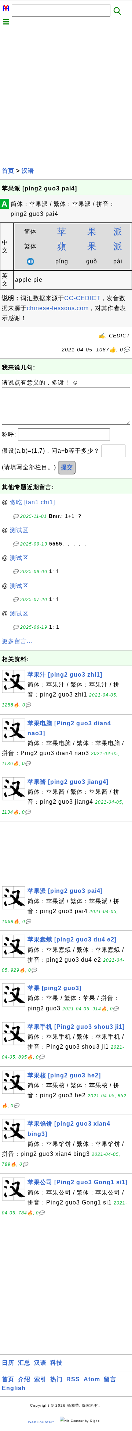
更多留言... (17, 641)
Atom (92, 1379)
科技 (56, 1363)
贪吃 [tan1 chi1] (32, 502)
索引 (40, 1379)
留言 (110, 1379)
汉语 (28, 171)
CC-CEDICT (82, 298)
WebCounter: (41, 1422)
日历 (8, 1363)
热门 (56, 1379)
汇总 (24, 1363)
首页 (8, 171)
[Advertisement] (66, 95)
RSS (73, 1379)
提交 (67, 467)
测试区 (19, 530)
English (14, 1388)
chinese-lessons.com (58, 308)
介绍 (24, 1379)
